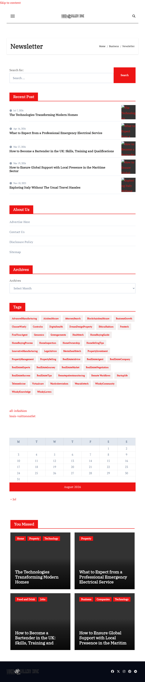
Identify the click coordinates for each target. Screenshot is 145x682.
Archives (15, 280)
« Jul (13, 499)
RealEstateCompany (120, 359)
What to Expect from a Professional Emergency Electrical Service (55, 133)
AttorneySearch (73, 318)
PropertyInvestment (98, 351)
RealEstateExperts (21, 367)
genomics (39, 334)
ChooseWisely (19, 326)
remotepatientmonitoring (71, 375)
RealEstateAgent (95, 359)
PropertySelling (48, 359)
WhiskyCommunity (104, 383)
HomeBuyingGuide (99, 334)
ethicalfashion (106, 326)
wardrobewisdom (59, 383)
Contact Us (17, 232)
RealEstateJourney (46, 367)
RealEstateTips (44, 375)
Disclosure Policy (21, 242)
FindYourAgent (19, 334)
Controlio (38, 326)
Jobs (42, 599)
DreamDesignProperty (80, 326)
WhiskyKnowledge (21, 391)
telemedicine (18, 383)
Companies (103, 599)
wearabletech (82, 383)
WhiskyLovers (44, 391)
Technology (51, 538)
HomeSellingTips (95, 342)
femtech (124, 326)
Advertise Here (19, 222)
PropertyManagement (23, 359)
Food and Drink (26, 599)
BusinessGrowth (124, 318)
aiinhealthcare (51, 318)
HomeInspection (47, 342)
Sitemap (15, 252)
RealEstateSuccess (21, 375)
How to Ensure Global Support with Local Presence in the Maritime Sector (57, 169)
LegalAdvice (50, 351)
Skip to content (10, 3)
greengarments (58, 334)
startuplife (122, 375)
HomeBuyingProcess (22, 342)
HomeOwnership (71, 342)
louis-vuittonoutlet (22, 416)
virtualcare (38, 383)
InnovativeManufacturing (25, 351)
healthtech (78, 334)
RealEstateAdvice (71, 359)
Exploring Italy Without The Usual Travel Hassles (44, 187)
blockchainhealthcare (98, 318)
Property (34, 538)
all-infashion (18, 411)
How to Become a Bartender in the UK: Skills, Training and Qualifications (61, 151)
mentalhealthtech (72, 351)
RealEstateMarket (70, 367)
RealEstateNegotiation (97, 367)
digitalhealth (56, 326)
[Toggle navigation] (12, 16)
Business (86, 599)
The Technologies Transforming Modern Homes (43, 115)
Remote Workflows (100, 375)
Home (20, 538)
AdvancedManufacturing (24, 318)
